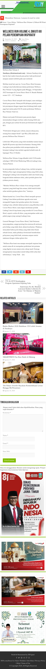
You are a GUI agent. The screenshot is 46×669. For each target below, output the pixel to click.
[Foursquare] (26, 657)
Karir (17, 661)
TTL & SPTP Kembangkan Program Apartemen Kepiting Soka (18, 281)
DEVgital (31, 655)
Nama (5, 435)
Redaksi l (23, 661)
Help (18, 663)
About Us (11, 661)
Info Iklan (30, 661)
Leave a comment (10, 40)
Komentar (7, 413)
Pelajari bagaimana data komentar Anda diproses (22, 469)
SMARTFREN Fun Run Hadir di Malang (19, 357)
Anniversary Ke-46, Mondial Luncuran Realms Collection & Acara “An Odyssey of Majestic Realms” (29, 289)
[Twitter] (19, 657)
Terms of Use (25, 663)
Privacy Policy (40, 661)
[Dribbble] (24, 657)
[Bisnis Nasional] (23, 6)
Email (5, 443)
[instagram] (29, 657)
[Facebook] (16, 657)
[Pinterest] (22, 657)
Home (4, 22)
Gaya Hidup (12, 22)
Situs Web (6, 451)
